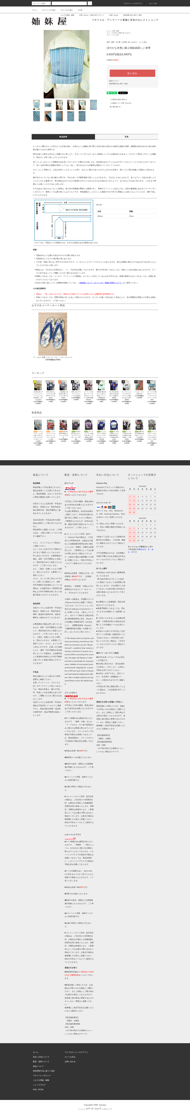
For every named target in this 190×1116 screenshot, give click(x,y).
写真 (127, 137)
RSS (35, 1089)
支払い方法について (41, 1057)
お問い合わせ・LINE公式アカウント (91, 15)
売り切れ (132, 73)
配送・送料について (41, 1062)
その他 (80, 10)
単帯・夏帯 (115, 31)
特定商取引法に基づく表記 (132, 15)
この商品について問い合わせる (120, 103)
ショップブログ (39, 1085)
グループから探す (66, 10)
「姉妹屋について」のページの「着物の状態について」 (100, 283)
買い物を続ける (115, 107)
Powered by (82, 1109)
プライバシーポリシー (42, 1075)
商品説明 (63, 137)
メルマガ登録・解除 (67, 15)
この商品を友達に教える (118, 99)
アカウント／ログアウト (133, 3)
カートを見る (70, 1057)
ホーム (34, 10)
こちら (74, 632)
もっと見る (115, 35)
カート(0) (153, 3)
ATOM (40, 1089)
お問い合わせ (113, 15)
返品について (114, 81)
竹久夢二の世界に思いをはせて (121, 33)
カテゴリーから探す (49, 10)
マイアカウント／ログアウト (76, 1052)
